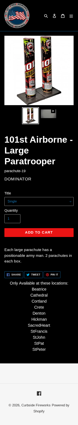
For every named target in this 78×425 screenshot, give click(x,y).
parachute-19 (15, 171)
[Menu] (71, 16)
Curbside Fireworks (36, 405)
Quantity (11, 210)
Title (7, 193)
